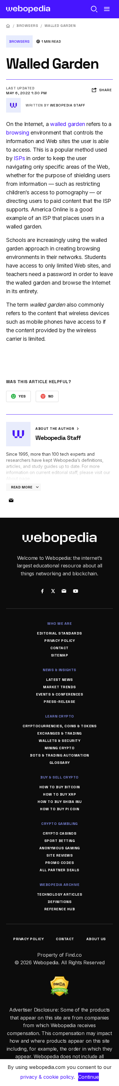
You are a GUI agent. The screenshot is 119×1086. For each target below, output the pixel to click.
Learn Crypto (59, 716)
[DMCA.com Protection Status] (59, 980)
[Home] (8, 26)
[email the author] (11, 500)
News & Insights (59, 669)
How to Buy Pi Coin (59, 809)
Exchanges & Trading (59, 733)
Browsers (27, 25)
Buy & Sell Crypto (59, 777)
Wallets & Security (59, 740)
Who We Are (59, 623)
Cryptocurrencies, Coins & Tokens (59, 726)
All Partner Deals (59, 870)
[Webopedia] (28, 9)
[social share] (42, 591)
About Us (96, 939)
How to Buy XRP (59, 794)
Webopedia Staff (67, 105)
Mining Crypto (60, 748)
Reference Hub (59, 909)
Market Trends (59, 687)
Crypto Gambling (59, 823)
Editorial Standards (59, 633)
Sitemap (59, 655)
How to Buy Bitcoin (59, 787)
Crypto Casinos (59, 833)
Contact (59, 647)
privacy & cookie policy (47, 1077)
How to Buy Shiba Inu (59, 801)
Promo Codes (59, 862)
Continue (88, 1077)
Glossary (59, 762)
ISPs (19, 158)
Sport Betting (59, 840)
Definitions (60, 901)
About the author (55, 428)
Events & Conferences (59, 694)
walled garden (67, 124)
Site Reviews (59, 855)
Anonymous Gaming (59, 848)
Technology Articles (59, 894)
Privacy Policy (59, 640)
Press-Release (59, 701)
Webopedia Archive (60, 884)
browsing (17, 132)
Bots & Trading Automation (59, 755)
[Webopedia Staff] (13, 100)
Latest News (59, 679)
